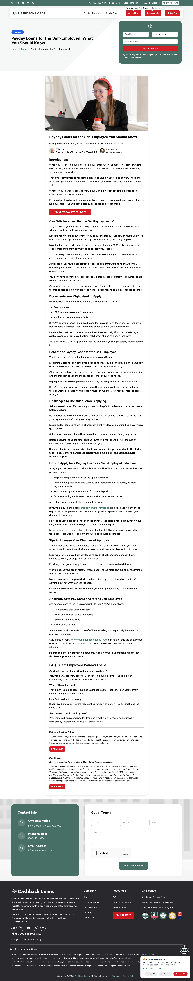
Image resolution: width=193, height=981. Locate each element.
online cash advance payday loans (89, 639)
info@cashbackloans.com (128, 3)
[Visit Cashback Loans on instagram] (21, 928)
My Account (172, 3)
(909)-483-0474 (101, 3)
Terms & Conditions (122, 902)
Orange (15, 939)
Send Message (133, 865)
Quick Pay (172, 13)
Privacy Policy (148, 968)
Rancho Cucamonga (33, 939)
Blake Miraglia (62, 152)
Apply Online (150, 48)
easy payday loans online (69, 530)
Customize (165, 974)
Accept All (180, 974)
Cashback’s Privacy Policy (153, 897)
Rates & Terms (119, 907)
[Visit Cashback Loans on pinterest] (35, 928)
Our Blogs (88, 913)
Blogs (156, 3)
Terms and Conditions (133, 57)
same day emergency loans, (94, 507)
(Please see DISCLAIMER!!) (83, 152)
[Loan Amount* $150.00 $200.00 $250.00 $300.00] (165, 34)
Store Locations (91, 902)
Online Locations (92, 907)
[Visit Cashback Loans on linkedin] (28, 928)
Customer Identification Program (157, 907)
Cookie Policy (129, 976)
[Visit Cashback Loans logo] (45, 891)
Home (14, 49)
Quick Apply (153, 13)
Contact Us (89, 918)
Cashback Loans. (82, 976)
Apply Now (133, 13)
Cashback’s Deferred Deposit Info (157, 902)
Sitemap (115, 976)
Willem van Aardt (114, 152)
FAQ (146, 3)
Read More (57, 749)
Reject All (151, 974)
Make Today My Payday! (70, 212)
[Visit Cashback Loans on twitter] (43, 928)
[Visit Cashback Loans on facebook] (14, 928)
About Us (88, 897)
